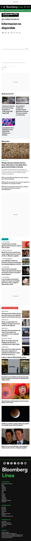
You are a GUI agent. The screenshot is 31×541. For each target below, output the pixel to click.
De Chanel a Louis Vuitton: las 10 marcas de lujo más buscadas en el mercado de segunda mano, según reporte (15, 378)
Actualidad (4, 511)
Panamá (3, 495)
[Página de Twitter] (8, 463)
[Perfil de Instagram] (15, 463)
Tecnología (4, 525)
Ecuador (3, 494)
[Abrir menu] (2, 7)
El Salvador (4, 499)
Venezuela (4, 490)
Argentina (4, 487)
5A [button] (19, 32)
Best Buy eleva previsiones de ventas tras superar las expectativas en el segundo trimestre (15, 182)
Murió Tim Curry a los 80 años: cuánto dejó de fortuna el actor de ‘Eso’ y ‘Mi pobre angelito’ (11, 254)
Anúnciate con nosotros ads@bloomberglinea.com (12, 534)
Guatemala (4, 501)
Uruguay (3, 496)
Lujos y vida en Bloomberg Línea (14, 357)
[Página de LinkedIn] (18, 463)
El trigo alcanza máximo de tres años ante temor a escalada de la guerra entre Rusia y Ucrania (14, 165)
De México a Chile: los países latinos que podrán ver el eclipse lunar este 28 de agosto (15, 424)
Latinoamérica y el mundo (7, 483)
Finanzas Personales (6, 513)
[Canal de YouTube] (11, 463)
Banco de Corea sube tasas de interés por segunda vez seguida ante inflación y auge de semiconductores (15, 188)
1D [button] (3, 32)
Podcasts (4, 514)
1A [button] (14, 32)
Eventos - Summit (5, 532)
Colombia (4, 488)
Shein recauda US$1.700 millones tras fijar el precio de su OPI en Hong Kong (11, 323)
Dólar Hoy (4, 509)
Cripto (3, 512)
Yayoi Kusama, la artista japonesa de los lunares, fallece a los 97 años (11, 245)
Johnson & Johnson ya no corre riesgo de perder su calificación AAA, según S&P (8, 109)
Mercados (5, 141)
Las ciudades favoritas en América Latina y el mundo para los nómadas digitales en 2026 (11, 262)
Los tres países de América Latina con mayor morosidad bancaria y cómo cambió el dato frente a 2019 (10, 281)
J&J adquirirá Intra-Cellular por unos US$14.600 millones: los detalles (8, 131)
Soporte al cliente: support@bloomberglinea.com (12, 536)
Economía (4, 507)
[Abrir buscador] (25, 7)
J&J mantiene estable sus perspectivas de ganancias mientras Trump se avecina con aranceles (22, 110)
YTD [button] (11, 32)
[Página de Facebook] (4, 463)
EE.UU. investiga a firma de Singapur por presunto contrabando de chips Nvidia (10, 342)
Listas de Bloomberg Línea (7, 516)
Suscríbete (4, 521)
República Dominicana (6, 500)
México (3, 486)
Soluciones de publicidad (7, 537)
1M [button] (5, 32)
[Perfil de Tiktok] (22, 463)
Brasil (3, 485)
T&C (2, 526)
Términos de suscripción (7, 524)
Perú (3, 492)
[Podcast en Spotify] (25, 463)
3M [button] (8, 32)
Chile (3, 491)
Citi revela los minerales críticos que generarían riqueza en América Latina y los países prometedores (11, 271)
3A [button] (17, 32)
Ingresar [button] (28, 7)
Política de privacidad (6, 522)
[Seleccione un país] (4, 7)
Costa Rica (4, 497)
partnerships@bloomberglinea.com (9, 533)
